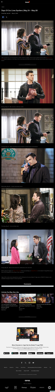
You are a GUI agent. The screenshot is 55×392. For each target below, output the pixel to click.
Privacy (17, 367)
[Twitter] (6, 17)
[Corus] (27, 381)
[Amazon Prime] (23, 353)
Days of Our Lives (17, 270)
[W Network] (49, 388)
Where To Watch (18, 370)
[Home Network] (33, 388)
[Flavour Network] (24, 388)
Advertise (45, 367)
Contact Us (11, 367)
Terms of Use (23, 367)
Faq (50, 367)
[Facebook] (3, 17)
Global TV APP (26, 370)
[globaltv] (27, 2)
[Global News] (6, 388)
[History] (15, 388)
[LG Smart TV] (49, 353)
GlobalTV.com (34, 270)
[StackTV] (42, 387)
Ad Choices (52, 391)
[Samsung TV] (40, 353)
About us (5, 367)
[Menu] (1, 2)
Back (3, 7)
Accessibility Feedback (35, 370)
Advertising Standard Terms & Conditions (35, 367)
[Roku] (31, 353)
